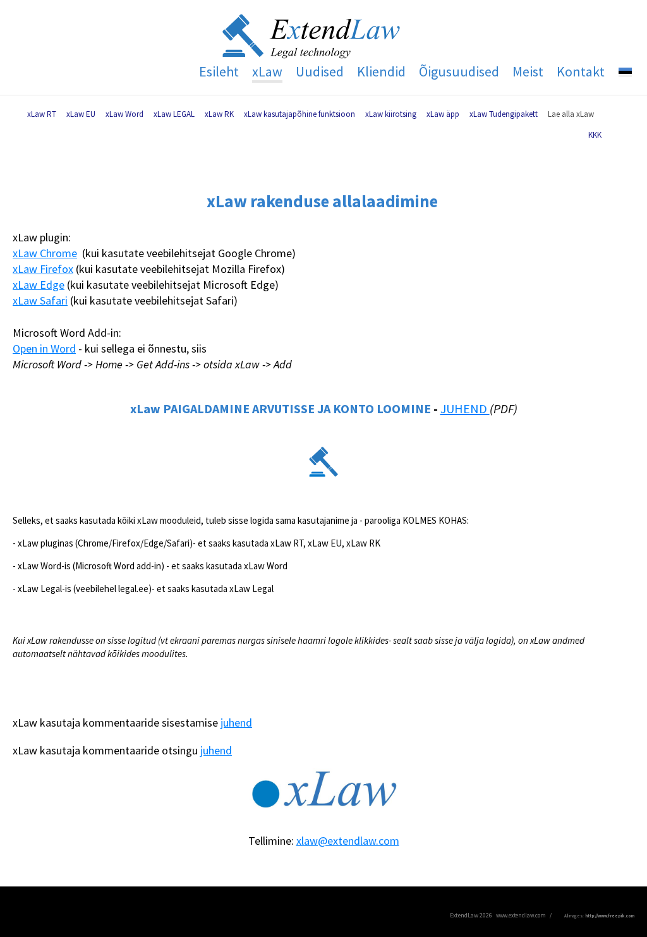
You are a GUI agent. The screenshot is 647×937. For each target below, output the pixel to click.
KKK (595, 135)
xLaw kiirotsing (390, 114)
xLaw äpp (442, 114)
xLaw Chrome (45, 253)
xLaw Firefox (43, 269)
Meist (527, 71)
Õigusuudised (459, 71)
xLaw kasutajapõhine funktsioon (299, 114)
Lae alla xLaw (571, 114)
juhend (236, 722)
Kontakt (581, 71)
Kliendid (381, 71)
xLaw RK (219, 114)
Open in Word (44, 348)
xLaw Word (124, 114)
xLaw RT (41, 114)
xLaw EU (80, 114)
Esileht (219, 71)
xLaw (267, 71)
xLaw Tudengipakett (503, 114)
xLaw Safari (40, 300)
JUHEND (465, 408)
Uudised (320, 71)
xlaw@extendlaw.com (347, 840)
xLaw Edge (38, 284)
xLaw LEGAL (174, 114)
